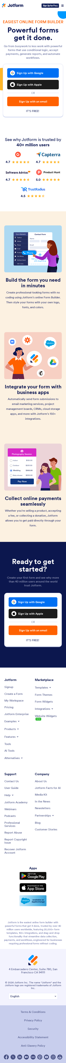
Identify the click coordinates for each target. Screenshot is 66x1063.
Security (33, 1028)
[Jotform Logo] (12, 5)
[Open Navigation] (62, 5)
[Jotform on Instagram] (53, 1057)
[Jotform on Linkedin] (19, 1057)
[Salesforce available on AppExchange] (33, 900)
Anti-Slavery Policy (33, 1045)
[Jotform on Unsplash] (59, 1057)
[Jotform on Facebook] (6, 1057)
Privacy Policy (33, 1020)
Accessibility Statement (33, 1037)
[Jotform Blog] (33, 1057)
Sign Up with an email (33, 101)
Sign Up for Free (50, 5)
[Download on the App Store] (33, 887)
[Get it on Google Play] (33, 876)
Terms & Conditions (33, 1012)
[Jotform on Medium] (26, 1057)
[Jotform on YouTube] (46, 1057)
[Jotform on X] (13, 1057)
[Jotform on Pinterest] (39, 1057)
